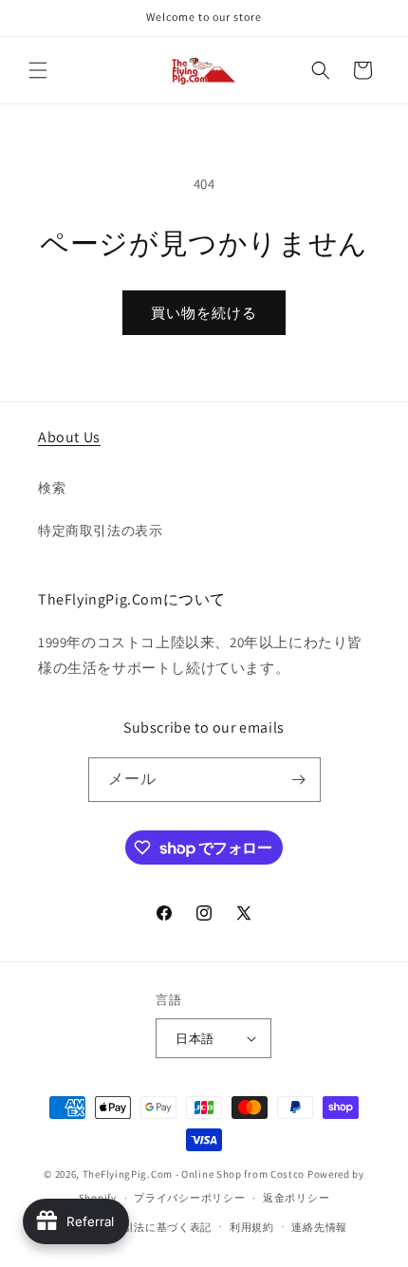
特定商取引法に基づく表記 (145, 1227)
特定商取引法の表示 (100, 530)
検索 (51, 487)
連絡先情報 (319, 1227)
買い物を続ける (204, 313)
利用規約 (252, 1227)
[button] (38, 70)
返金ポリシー (296, 1197)
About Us (69, 437)
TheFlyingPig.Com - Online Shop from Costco (194, 1174)
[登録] (299, 779)
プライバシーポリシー (189, 1197)
